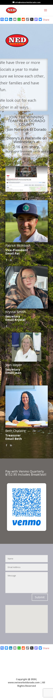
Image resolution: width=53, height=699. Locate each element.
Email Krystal (15, 320)
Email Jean (13, 373)
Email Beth (13, 439)
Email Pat (12, 253)
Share (46, 19)
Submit (40, 597)
